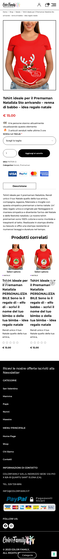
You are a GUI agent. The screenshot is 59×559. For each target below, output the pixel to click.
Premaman (25, 165)
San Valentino (10, 388)
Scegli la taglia (12, 134)
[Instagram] (11, 525)
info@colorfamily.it (16, 491)
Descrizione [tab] (20, 185)
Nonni (6, 411)
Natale (16, 165)
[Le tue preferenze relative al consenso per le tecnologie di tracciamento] (54, 554)
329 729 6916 (14, 484)
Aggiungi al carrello (34, 153)
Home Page (9, 436)
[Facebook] (5, 525)
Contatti (7, 459)
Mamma (7, 396)
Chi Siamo (8, 451)
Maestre (7, 419)
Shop (5, 444)
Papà (5, 404)
